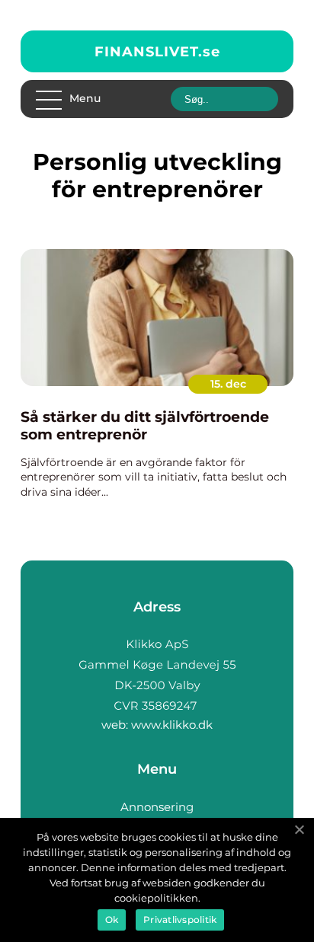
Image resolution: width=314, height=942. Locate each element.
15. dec (228, 384)
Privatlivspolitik (179, 919)
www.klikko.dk (172, 724)
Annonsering (157, 807)
